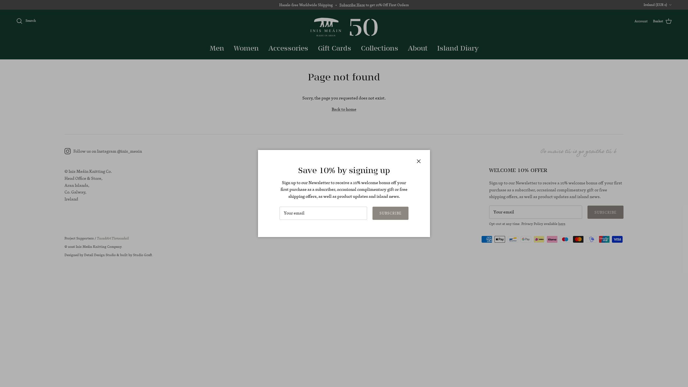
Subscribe (390, 213)
